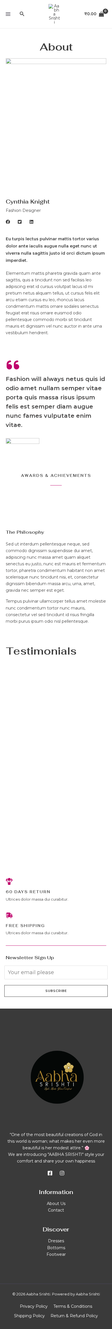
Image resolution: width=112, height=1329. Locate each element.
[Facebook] (50, 1173)
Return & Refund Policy (74, 1315)
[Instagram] (62, 1173)
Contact (56, 1210)
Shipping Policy (29, 1315)
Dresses (56, 1240)
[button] (22, 14)
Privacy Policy (34, 1306)
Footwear (56, 1254)
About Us (56, 1203)
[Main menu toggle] (8, 14)
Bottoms (56, 1247)
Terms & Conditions (72, 1306)
